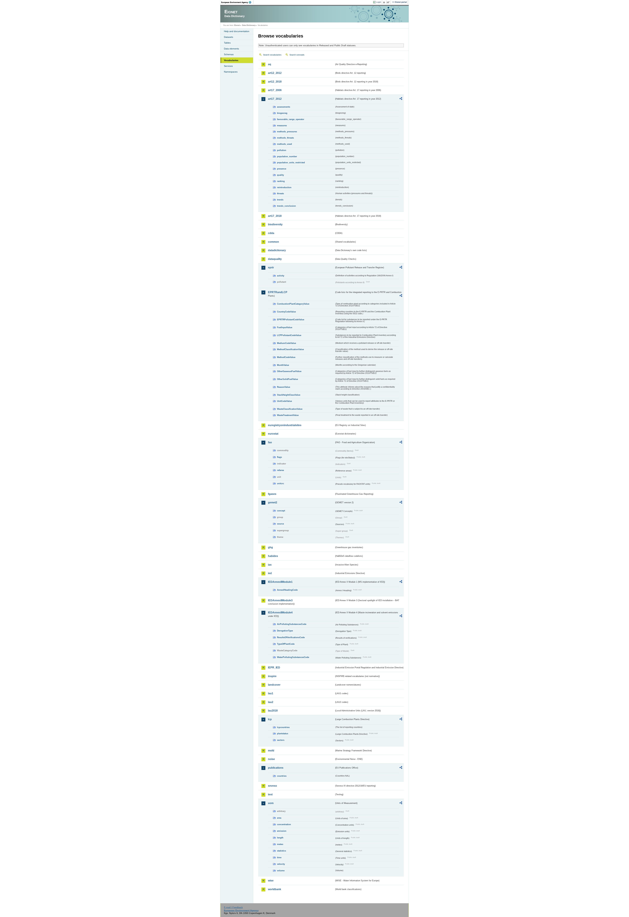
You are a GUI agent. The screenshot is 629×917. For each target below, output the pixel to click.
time (279, 857)
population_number (287, 156)
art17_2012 (275, 98)
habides (273, 556)
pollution (281, 150)
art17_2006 (275, 90)
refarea (280, 470)
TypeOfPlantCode (286, 644)
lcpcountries (283, 727)
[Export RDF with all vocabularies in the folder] (401, 99)
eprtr (271, 267)
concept (281, 510)
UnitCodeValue (284, 401)
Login (378, 2)
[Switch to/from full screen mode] (389, 2)
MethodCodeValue (286, 357)
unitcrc (280, 483)
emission (281, 831)
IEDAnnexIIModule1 (280, 581)
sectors (280, 740)
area (279, 818)
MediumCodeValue (286, 343)
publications (275, 767)
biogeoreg (282, 113)
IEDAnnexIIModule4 (280, 612)
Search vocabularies (272, 55)
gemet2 (272, 502)
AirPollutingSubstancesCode (291, 624)
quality (280, 175)
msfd (271, 750)
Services (228, 66)
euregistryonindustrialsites (284, 425)
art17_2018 (275, 216)
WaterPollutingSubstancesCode (293, 657)
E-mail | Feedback (233, 907)
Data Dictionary (248, 25)
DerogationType (285, 630)
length (280, 837)
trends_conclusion (286, 206)
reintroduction (284, 187)
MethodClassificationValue (290, 349)
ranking (281, 181)
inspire (272, 676)
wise (271, 880)
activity (280, 275)
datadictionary (277, 250)
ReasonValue (283, 387)
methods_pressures (287, 131)
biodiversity (275, 224)
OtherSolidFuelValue (287, 379)
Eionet (237, 25)
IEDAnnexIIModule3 (280, 600)
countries (281, 776)
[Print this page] (384, 2)
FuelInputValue (284, 327)
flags (279, 457)
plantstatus (282, 733)
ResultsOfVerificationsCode (291, 637)
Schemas (229, 54)
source (280, 524)
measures (282, 125)
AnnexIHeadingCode (287, 590)
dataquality (275, 259)
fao (270, 442)
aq (269, 64)
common (273, 241)
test (270, 794)
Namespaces (231, 71)
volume (281, 870)
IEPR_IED (274, 667)
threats (280, 193)
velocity (281, 864)
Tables (227, 42)
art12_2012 (275, 73)
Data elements (231, 48)
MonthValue (283, 365)
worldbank (274, 889)
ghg (270, 547)
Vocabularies (231, 60)
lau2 (270, 702)
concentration (284, 824)
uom (271, 803)
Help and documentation (236, 31)
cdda (271, 233)
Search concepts (296, 55)
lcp (270, 719)
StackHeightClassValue (288, 395)
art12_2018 (275, 81)
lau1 (270, 693)
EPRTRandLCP (277, 292)
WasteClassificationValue (289, 409)
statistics (281, 851)
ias (270, 564)
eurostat (273, 433)
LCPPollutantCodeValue (289, 335)
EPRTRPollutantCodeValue (290, 319)
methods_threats (285, 138)
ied (270, 573)
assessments (283, 107)
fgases (272, 494)
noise (271, 759)
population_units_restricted (291, 162)
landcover (274, 684)
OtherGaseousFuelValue (289, 371)
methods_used (284, 144)
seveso (272, 785)
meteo (280, 844)
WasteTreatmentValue (288, 415)
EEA (237, 2)
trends (280, 199)
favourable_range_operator (290, 119)
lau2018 (273, 710)
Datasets (228, 37)
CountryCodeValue (286, 311)
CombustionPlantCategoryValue (293, 304)
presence (281, 169)
